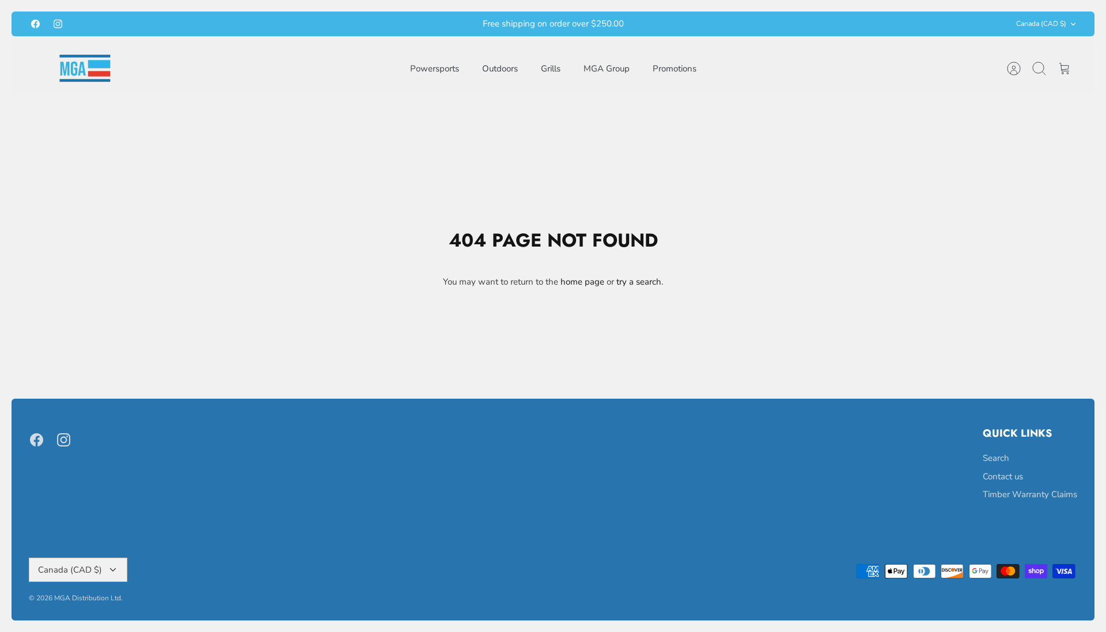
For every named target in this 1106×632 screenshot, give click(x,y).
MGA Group (607, 68)
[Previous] (386, 24)
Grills (550, 68)
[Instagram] (58, 24)
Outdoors (500, 68)
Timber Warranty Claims (1030, 494)
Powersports (434, 68)
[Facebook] (35, 24)
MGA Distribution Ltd (87, 598)
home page (582, 281)
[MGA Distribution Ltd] (85, 68)
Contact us (1003, 476)
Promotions (674, 68)
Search (996, 458)
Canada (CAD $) (1041, 23)
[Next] (719, 24)
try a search (638, 281)
